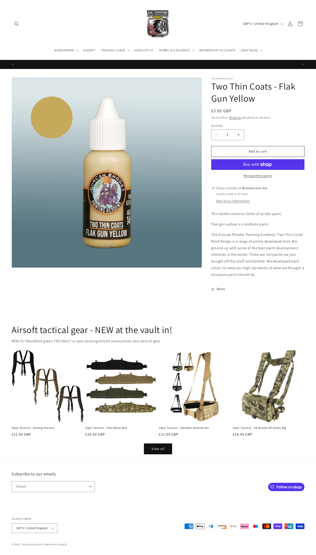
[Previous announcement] (13, 64)
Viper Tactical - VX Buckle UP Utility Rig (259, 428)
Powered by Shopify (55, 544)
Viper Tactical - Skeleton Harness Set (184, 428)
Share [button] (221, 289)
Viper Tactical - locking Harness (33, 428)
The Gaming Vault (32, 544)
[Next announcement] (303, 64)
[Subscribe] (89, 486)
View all (158, 448)
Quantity (217, 126)
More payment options (258, 175)
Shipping (235, 117)
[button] (17, 24)
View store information (233, 201)
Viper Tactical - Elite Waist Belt (106, 428)
